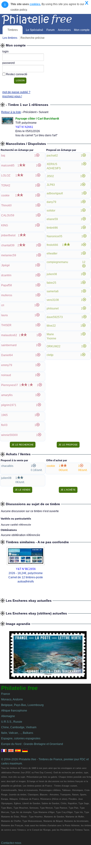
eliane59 (52, 219)
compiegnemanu (57, 262)
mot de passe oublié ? (16, 92)
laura (4, 315)
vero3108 (53, 300)
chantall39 (7, 245)
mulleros (6, 295)
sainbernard (9, 345)
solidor (51, 210)
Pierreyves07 (9, 385)
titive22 (51, 325)
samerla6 (53, 291)
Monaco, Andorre (12, 699)
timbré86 (52, 227)
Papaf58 (6, 285)
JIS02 (50, 176)
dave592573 (55, 317)
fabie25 (51, 282)
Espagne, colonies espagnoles (20, 738)
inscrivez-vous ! (12, 96)
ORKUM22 (53, 346)
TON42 (5, 185)
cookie (5, 195)
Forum (50, 30)
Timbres (12, 30)
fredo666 (52, 245)
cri (2, 305)
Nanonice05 (54, 236)
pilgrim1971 (8, 405)
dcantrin (6, 275)
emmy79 (6, 365)
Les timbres (10, 37)
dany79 (51, 202)
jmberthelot (8, 235)
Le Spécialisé (34, 30)
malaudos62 (9, 335)
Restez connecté (16, 74)
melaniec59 (8, 255)
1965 (4, 415)
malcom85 (7, 165)
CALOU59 (7, 215)
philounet (53, 308)
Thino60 (6, 205)
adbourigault (55, 193)
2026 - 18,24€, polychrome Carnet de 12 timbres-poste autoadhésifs (25, 577)
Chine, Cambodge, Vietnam (18, 727)
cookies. (35, 4)
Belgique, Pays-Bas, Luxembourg (22, 705)
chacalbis (7, 466)
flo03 (4, 425)
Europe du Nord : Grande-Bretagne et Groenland (32, 744)
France (5, 694)
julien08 (52, 274)
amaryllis (7, 395)
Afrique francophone (14, 710)
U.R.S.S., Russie (11, 721)
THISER (6, 325)
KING (4, 225)
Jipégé (5, 265)
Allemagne (8, 716)
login (5, 51)
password (8, 63)
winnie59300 (9, 435)
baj (3, 155)
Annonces (64, 30)
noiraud (6, 375)
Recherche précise (33, 37)
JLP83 (51, 184)
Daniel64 (7, 355)
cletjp (50, 355)
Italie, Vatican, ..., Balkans (17, 732)
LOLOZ (5, 175)
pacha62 (52, 155)
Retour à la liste (11, 112)
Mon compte (82, 30)
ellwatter (52, 253)
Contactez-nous (11, 843)
